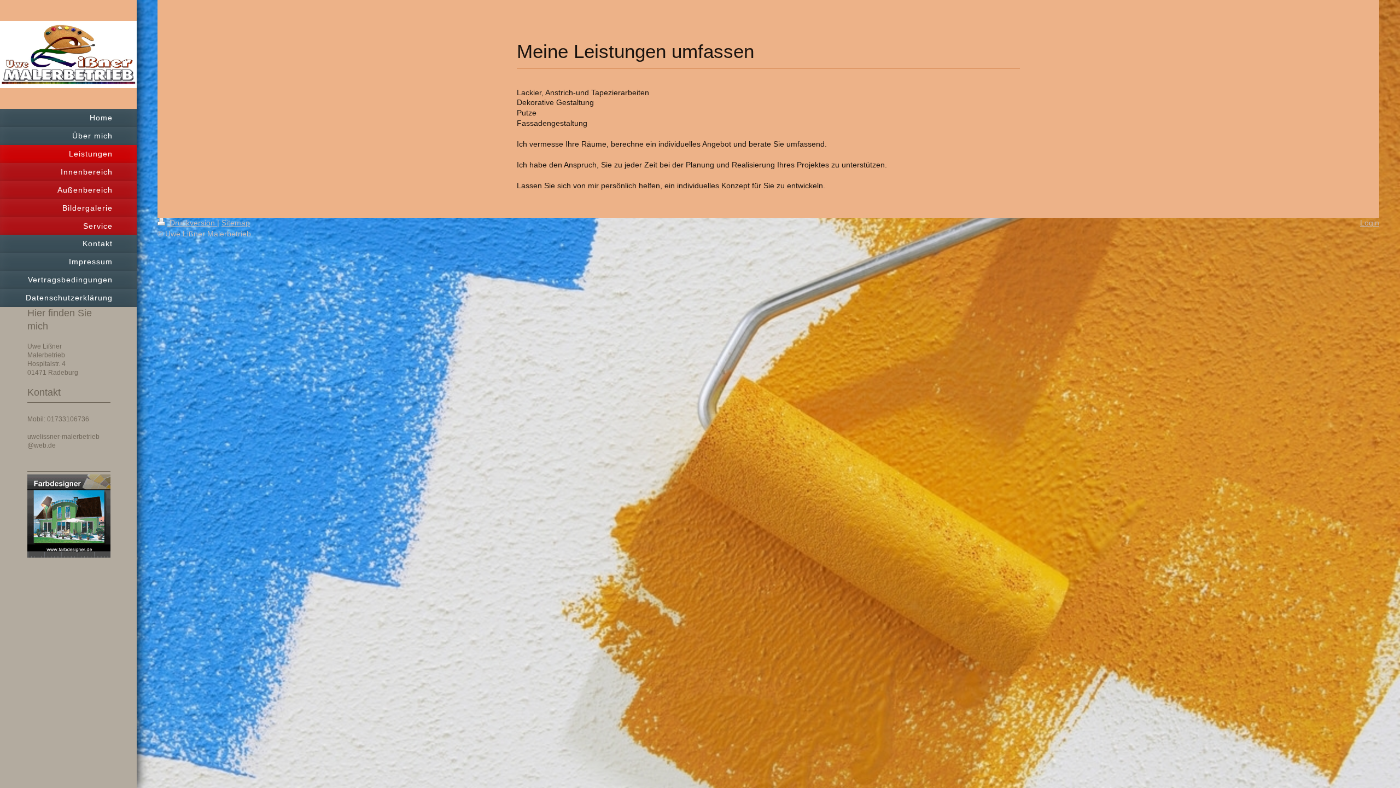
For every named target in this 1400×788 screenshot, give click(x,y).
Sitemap (235, 222)
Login (1369, 222)
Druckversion (192, 222)
